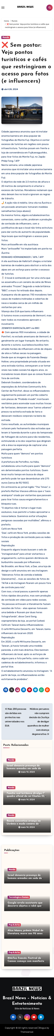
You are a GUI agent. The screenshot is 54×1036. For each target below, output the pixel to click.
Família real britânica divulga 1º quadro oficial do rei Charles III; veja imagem (26, 796)
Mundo (5, 37)
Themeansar (26, 1032)
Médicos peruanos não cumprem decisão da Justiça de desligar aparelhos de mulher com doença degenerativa (38, 721)
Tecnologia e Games (19, 897)
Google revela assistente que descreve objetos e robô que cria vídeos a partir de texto (25, 906)
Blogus (42, 1028)
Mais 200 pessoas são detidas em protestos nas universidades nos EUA (15, 717)
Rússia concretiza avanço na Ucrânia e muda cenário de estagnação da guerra (24, 824)
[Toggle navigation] (2, 8)
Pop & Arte (14, 925)
